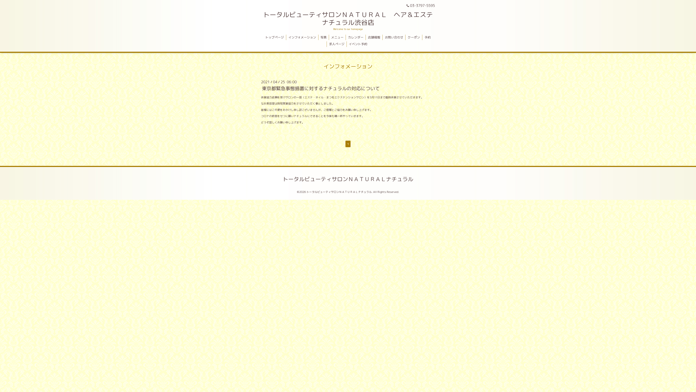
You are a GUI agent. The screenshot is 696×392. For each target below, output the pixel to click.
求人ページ (336, 44)
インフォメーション (302, 37)
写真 (323, 37)
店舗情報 (374, 37)
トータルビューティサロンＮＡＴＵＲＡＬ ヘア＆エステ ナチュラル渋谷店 (351, 18)
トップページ (274, 37)
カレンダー (355, 37)
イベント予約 (358, 44)
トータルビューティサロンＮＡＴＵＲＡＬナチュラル (348, 179)
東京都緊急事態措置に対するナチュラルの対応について (321, 88)
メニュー (337, 37)
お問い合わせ (394, 37)
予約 (427, 37)
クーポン (414, 37)
